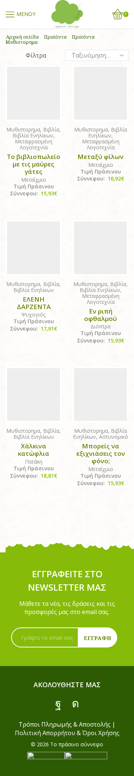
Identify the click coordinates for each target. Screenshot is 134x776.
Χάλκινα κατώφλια (33, 449)
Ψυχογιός (33, 314)
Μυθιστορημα (23, 129)
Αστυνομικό (113, 436)
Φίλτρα (36, 55)
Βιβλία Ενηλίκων (33, 135)
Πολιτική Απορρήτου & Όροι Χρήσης (67, 733)
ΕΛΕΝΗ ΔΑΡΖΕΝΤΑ (34, 303)
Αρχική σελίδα (22, 37)
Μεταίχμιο (33, 179)
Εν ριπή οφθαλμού (100, 315)
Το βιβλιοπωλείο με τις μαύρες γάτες (33, 164)
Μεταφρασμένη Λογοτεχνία (33, 144)
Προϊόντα (55, 37)
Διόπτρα (100, 326)
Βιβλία (51, 129)
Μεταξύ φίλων (100, 156)
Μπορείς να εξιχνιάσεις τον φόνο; (100, 453)
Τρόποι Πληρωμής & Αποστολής (65, 724)
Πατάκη (33, 461)
